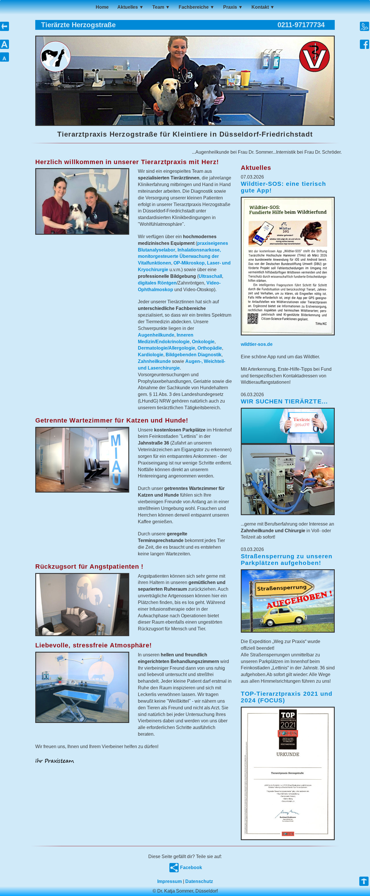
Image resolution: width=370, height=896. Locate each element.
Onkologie (203, 341)
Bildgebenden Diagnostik (193, 354)
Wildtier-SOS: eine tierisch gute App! (283, 187)
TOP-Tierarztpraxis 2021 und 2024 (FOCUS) (286, 697)
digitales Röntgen (157, 282)
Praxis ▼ (233, 7)
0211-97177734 (301, 25)
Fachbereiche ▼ (196, 7)
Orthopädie (209, 348)
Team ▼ (161, 7)
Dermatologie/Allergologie (166, 348)
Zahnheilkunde (154, 361)
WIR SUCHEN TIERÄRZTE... (284, 401)
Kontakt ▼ (263, 7)
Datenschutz (199, 881)
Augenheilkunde (156, 335)
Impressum (169, 881)
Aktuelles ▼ (130, 7)
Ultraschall (210, 276)
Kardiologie (150, 354)
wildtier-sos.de (257, 344)
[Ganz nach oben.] (363, 882)
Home (102, 7)
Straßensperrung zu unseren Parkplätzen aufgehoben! (286, 559)
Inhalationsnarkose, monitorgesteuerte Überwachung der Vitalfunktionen (179, 256)
